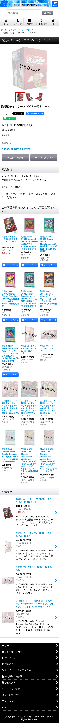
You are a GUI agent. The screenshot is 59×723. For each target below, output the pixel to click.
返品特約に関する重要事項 (17, 148)
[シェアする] (6, 113)
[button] (4, 4)
